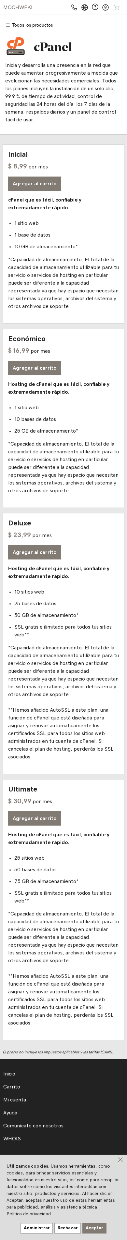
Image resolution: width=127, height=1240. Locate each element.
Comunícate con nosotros (33, 1125)
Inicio (9, 1073)
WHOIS (12, 1138)
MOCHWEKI (18, 7)
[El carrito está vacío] (116, 7)
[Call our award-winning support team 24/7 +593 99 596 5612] (95, 7)
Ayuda (10, 1112)
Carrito (11, 1086)
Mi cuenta (14, 1099)
